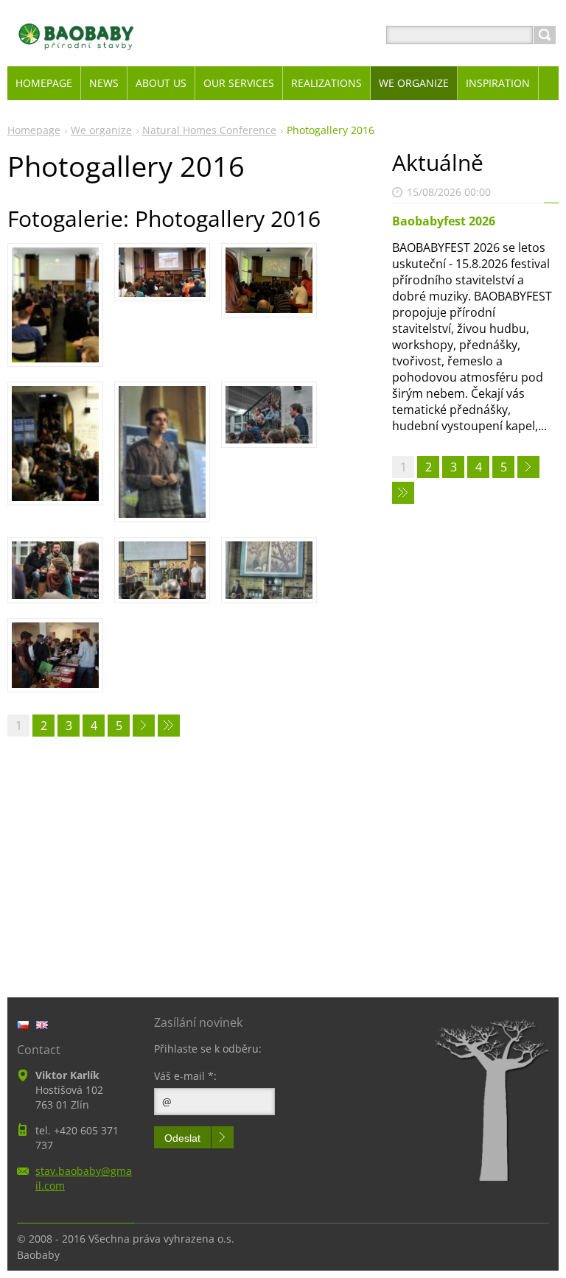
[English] (42, 1025)
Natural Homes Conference (209, 130)
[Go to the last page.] (169, 726)
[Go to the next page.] (144, 726)
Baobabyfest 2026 (443, 221)
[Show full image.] (55, 305)
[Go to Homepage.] (76, 52)
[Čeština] (23, 1025)
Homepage (33, 130)
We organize (101, 130)
